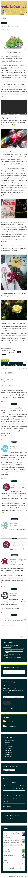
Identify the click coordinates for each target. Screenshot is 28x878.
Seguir (7, 703)
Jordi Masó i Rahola (7, 851)
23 (7, 798)
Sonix (12, 485)
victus (13, 365)
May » (9, 806)
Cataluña (5, 363)
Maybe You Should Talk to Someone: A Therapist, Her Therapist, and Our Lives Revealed (13, 842)
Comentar (22, 636)
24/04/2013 (4, 23)
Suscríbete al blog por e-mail (12, 682)
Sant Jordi (5, 365)
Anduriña (3, 232)
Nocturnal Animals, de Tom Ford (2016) (14, 649)
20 (19, 795)
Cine (6, 744)
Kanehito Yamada (7, 837)
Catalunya (13, 363)
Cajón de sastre (8, 740)
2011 (2, 68)
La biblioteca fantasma (9, 850)
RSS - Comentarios (10, 726)
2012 (6, 68)
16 (7, 795)
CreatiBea (13, 593)
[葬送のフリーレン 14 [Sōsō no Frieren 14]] (23, 836)
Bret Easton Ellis (6, 862)
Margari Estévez (16, 408)
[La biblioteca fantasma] (23, 852)
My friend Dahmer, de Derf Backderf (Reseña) (10, 646)
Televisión (7, 754)
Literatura (5, 360)
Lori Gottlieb (6, 846)
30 (7, 802)
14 (23, 792)
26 (16, 798)
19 (16, 795)
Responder (14, 403)
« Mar (4, 806)
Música (6, 748)
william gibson (21, 365)
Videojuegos (8, 756)
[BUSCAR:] (14, 672)
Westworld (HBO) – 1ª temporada (13, 657)
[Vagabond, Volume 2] (23, 857)
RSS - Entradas (9, 722)
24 (10, 798)
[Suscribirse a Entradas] (4, 722)
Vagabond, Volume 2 (9, 855)
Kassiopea (13, 447)
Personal (7, 750)
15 (4, 795)
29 (4, 802)
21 (23, 795)
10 (10, 792)
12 (16, 792)
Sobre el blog (8, 752)
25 (13, 798)
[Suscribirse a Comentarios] (4, 726)
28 (23, 798)
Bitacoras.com (7, 380)
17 (10, 795)
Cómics (6, 742)
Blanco (5, 860)
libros (20, 363)
